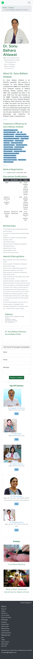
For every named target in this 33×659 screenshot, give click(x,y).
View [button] (16, 413)
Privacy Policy (5, 624)
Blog (2, 637)
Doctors (11, 7)
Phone (5, 360)
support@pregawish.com (9, 652)
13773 (5, 172)
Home (5, 7)
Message (6, 367)
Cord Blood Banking (16, 564)
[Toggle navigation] (29, 2)
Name (5, 352)
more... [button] (5, 120)
